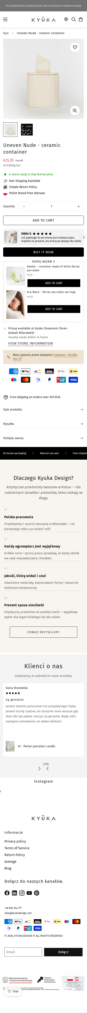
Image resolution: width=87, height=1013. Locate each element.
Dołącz (63, 952)
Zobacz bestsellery (43, 632)
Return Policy (14, 855)
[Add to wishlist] (75, 47)
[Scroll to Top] (79, 990)
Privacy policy (15, 841)
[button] (80, 19)
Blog (7, 868)
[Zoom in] (75, 110)
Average (10, 862)
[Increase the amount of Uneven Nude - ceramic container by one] (79, 206)
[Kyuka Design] (43, 19)
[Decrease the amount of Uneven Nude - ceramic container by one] (24, 206)
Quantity (9, 206)
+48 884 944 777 (13, 908)
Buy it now (43, 252)
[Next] (39, 768)
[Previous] (47, 768)
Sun (6, 33)
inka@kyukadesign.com (18, 913)
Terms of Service (17, 848)
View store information (30, 343)
